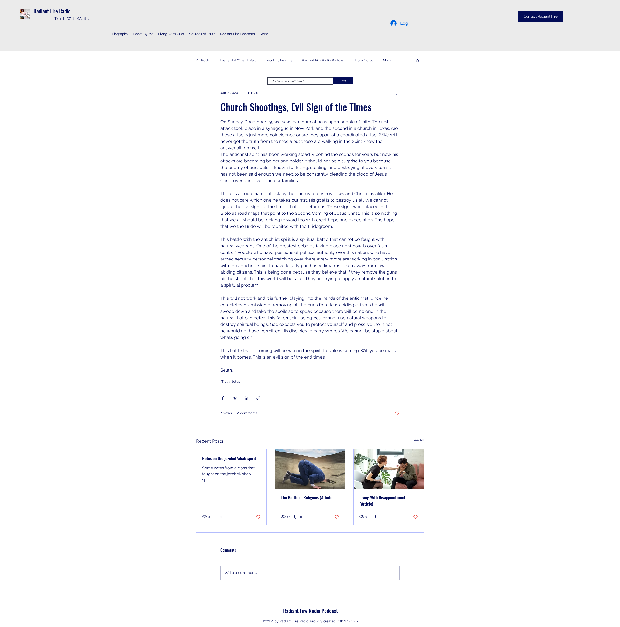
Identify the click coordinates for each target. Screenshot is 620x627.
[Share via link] (258, 398)
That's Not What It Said (238, 60)
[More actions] (397, 93)
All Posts (203, 60)
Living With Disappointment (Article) (382, 500)
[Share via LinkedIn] (246, 398)
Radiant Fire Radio (51, 11)
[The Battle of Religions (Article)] (310, 469)
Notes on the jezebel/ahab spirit (229, 458)
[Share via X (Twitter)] (234, 398)
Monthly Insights (279, 60)
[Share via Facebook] (222, 398)
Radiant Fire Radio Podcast (323, 60)
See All (418, 440)
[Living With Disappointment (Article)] (389, 469)
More (387, 60)
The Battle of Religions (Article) (307, 497)
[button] (417, 60)
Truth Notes (364, 60)
